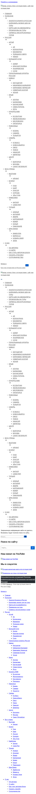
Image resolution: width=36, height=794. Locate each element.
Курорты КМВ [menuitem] (13, 672)
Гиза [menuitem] (14, 729)
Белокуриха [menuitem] (17, 619)
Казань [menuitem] (15, 686)
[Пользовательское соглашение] (12, 577)
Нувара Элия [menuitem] (17, 774)
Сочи (15, 71)
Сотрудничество (16, 257)
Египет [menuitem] (11, 727)
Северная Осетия (20, 90)
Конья (15, 224)
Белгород (17, 162)
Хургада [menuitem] (15, 736)
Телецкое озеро (20, 54)
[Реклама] (4, 582)
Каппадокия (18, 219)
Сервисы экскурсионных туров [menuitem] (19, 609)
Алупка (16, 99)
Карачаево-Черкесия (21, 88)
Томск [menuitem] (15, 703)
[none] (19, 287)
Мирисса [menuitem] (16, 772)
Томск (15, 150)
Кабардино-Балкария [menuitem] (20, 648)
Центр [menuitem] (11, 710)
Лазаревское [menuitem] (17, 636)
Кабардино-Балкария (22, 85)
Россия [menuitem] (7, 612)
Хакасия (16, 152)
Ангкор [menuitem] (15, 743)
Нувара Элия (18, 238)
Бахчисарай (18, 104)
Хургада (16, 193)
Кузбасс (16, 143)
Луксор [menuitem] (15, 734)
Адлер (15, 64)
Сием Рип (17, 205)
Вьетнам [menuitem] (12, 722)
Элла (15, 240)
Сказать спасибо (16, 255)
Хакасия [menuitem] (15, 705)
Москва (16, 164)
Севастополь (18, 107)
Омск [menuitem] (14, 700)
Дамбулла (17, 233)
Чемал (15, 56)
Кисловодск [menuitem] (17, 679)
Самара (16, 133)
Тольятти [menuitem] (16, 691)
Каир (15, 188)
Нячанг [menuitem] (15, 724)
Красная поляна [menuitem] (18, 633)
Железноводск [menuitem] (18, 676)
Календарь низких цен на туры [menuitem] (19, 602)
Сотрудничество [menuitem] (14, 791)
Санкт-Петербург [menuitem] (19, 717)
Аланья (16, 212)
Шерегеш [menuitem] (16, 707)
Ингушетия (17, 83)
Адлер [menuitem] (15, 631)
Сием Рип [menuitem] (16, 746)
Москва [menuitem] (15, 715)
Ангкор (16, 202)
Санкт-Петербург (20, 166)
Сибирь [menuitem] (11, 693)
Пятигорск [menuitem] (16, 681)
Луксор (16, 190)
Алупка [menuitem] (15, 660)
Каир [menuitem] (14, 731)
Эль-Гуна (16, 195)
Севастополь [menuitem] (17, 667)
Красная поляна (20, 66)
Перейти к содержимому (9, 2)
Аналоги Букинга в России (20, 21)
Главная (8, 13)
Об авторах (13, 248)
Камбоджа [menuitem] (12, 741)
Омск (15, 147)
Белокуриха (18, 49)
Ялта (15, 109)
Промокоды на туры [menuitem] (16, 607)
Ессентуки (17, 116)
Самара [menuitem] (15, 688)
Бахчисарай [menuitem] (17, 664)
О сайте (12, 250)
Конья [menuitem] (15, 762)
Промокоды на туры (17, 30)
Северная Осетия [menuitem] (19, 652)
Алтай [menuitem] (11, 614)
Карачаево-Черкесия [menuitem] (20, 650)
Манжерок (17, 52)
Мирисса (16, 236)
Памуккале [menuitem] (16, 765)
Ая (14, 47)
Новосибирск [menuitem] (17, 698)
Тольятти (17, 135)
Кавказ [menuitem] (11, 643)
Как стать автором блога (19, 252)
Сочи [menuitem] (14, 638)
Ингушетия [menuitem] (16, 645)
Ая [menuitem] (14, 617)
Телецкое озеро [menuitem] (18, 624)
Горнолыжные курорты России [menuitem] (19, 641)
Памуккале (17, 226)
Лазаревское (18, 68)
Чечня (15, 92)
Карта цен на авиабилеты (19, 28)
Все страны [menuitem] (9, 719)
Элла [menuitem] (14, 777)
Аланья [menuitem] (15, 750)
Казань (16, 131)
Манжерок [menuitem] (16, 621)
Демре (15, 217)
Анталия (16, 214)
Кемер (15, 221)
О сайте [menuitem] (11, 784)
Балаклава (17, 102)
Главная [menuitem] (7, 595)
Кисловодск (18, 121)
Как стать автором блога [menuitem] (17, 786)
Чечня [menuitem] (15, 655)
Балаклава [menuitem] (16, 662)
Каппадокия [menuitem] (17, 758)
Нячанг (16, 178)
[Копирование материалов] (25, 579)
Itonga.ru (9, 584)
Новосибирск (19, 145)
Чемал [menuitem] (15, 626)
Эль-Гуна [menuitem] (16, 739)
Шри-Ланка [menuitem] (12, 767)
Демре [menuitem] (15, 755)
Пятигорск (17, 123)
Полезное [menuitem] (8, 598)
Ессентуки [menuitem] (16, 674)
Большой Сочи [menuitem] (14, 629)
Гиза (15, 186)
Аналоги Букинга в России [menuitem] (18, 600)
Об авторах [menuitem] (13, 782)
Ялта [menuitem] (14, 669)
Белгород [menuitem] (16, 712)
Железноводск (19, 119)
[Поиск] (25, 537)
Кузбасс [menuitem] (15, 696)
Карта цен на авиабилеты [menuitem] (17, 605)
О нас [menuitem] (7, 779)
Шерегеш (16, 154)
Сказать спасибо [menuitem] (14, 789)
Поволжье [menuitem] (12, 684)
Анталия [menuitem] (16, 753)
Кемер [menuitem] (15, 760)
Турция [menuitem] (11, 748)
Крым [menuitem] (11, 657)
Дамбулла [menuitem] (16, 770)
